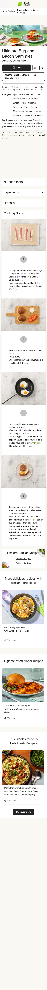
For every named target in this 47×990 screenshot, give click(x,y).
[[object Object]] (35, 67)
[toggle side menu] (3, 4)
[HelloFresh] (23, 4)
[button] (23, 192)
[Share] (42, 67)
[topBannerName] (23, 20)
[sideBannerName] (23, 158)
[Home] (3, 11)
